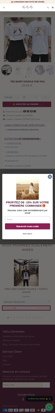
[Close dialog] (50, 177)
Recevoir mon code (27, 226)
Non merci (27, 233)
